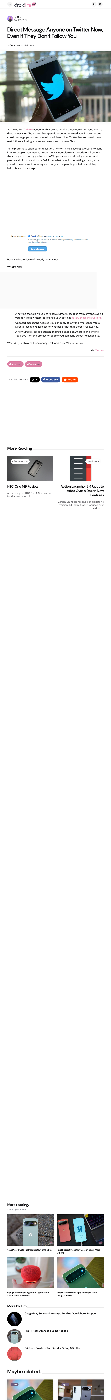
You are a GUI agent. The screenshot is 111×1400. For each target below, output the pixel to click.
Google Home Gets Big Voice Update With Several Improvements (28, 1294)
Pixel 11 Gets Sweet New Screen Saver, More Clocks (78, 1251)
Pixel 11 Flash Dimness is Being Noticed (46, 1331)
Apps (16, 364)
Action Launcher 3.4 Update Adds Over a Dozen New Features (82, 490)
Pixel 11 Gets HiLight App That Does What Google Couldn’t (77, 1294)
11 (15, 45)
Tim (19, 17)
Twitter (99, 350)
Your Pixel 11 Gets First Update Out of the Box (29, 1249)
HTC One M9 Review (22, 486)
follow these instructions (86, 317)
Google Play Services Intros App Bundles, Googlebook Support (60, 1313)
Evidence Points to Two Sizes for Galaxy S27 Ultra (52, 1348)
